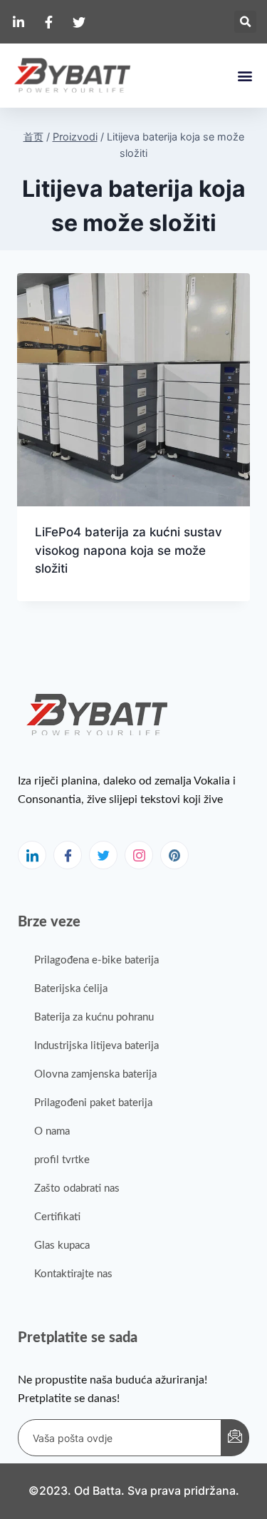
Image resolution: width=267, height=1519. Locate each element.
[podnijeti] (235, 1437)
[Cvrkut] (103, 855)
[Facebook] (67, 855)
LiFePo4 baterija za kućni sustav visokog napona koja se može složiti (128, 550)
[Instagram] (139, 855)
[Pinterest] (174, 855)
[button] (245, 22)
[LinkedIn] (32, 855)
